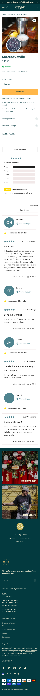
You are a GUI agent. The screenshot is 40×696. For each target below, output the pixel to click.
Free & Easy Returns (9, 72)
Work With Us (7, 661)
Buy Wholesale (22, 72)
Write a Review (20, 149)
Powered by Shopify (21, 690)
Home (4, 14)
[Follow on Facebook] (3, 667)
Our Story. (20, 541)
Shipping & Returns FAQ (8, 624)
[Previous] (2, 2)
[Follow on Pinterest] (19, 667)
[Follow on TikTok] (25, 667)
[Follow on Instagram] (14, 667)
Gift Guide (11, 14)
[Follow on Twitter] (9, 667)
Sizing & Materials (8, 629)
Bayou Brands (30, 651)
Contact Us (6, 637)
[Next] (37, 2)
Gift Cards (5, 633)
